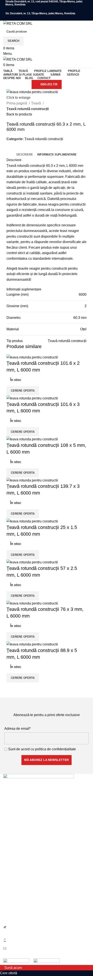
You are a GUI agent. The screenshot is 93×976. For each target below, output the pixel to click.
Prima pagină (17, 103)
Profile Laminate (15, 842)
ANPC (8, 913)
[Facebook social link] (46, 9)
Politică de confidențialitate (24, 880)
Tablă (7, 858)
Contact (9, 905)
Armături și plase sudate (21, 826)
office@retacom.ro (22, 948)
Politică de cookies (17, 889)
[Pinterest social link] (20, 149)
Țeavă (36, 103)
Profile (8, 834)
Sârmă (8, 850)
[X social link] (15, 149)
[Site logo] (17, 23)
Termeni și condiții (17, 897)
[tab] (24, 155)
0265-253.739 (48, 84)
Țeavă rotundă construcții (27, 109)
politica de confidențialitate (55, 749)
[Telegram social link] (29, 149)
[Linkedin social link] (24, 149)
